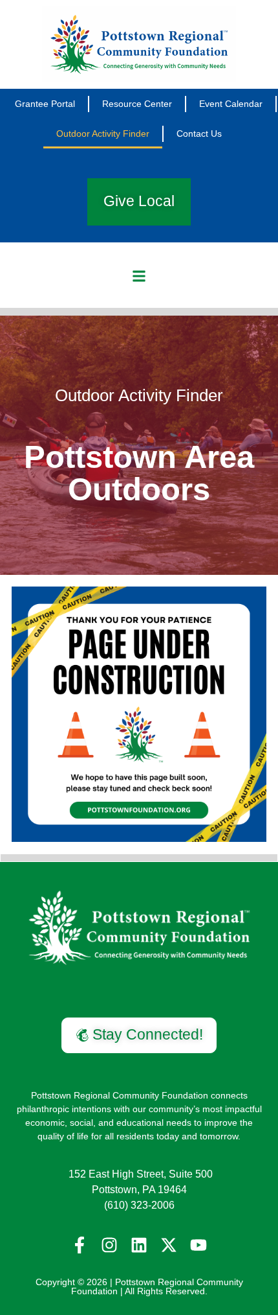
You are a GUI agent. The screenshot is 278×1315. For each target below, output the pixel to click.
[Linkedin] (139, 1245)
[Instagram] (109, 1245)
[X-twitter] (168, 1245)
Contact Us (199, 133)
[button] (139, 276)
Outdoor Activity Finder (102, 133)
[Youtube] (198, 1245)
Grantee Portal (45, 104)
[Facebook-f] (79, 1245)
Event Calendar (230, 104)
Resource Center (137, 104)
